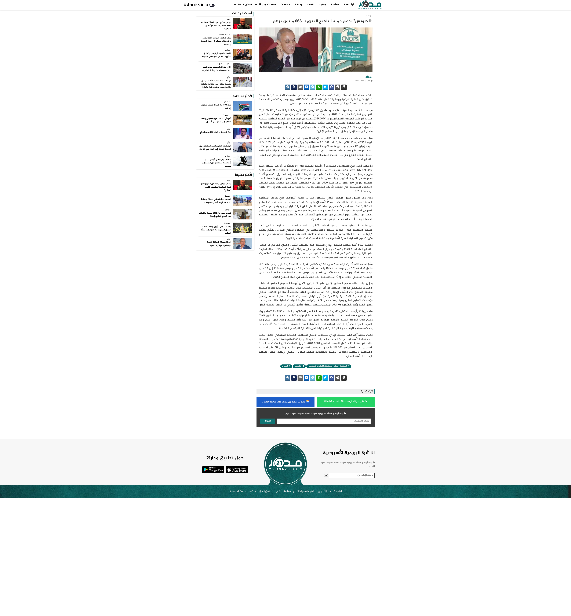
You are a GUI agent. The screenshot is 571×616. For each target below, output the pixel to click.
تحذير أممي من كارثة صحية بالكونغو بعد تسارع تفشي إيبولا (215, 214)
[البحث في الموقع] (207, 5)
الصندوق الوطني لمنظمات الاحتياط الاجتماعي (327, 366)
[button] (385, 5)
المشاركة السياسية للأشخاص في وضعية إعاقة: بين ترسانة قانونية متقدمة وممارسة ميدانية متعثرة (216, 84)
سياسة (335, 4)
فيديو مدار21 (224, 35)
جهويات (285, 4)
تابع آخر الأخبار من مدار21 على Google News (283, 402)
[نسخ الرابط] (344, 87)
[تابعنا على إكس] (199, 5)
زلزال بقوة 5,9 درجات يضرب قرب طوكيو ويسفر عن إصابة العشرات (216, 68)
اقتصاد (310, 4)
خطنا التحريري (324, 491)
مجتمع (322, 4)
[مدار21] (370, 5)
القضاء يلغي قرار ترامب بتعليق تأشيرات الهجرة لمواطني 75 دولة (216, 55)
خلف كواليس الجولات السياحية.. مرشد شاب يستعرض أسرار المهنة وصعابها (216, 41)
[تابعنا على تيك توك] (188, 5)
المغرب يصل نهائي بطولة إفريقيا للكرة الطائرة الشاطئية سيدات (216, 201)
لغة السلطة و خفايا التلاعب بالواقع (215, 132)
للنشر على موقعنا (306, 491)
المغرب (285, 366)
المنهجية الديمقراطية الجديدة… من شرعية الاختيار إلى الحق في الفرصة (215, 147)
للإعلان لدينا (289, 491)
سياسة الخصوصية (237, 491)
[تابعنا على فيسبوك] (202, 5)
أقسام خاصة (244, 4)
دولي (227, 50)
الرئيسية (349, 4)
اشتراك (268, 421)
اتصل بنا (276, 491)
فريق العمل (264, 491)
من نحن (252, 491)
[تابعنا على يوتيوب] (192, 5)
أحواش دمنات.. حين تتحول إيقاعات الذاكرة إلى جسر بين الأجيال (215, 120)
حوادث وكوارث (223, 64)
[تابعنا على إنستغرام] (196, 5)
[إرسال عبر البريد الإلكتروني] (300, 87)
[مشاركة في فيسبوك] (331, 87)
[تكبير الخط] (294, 87)
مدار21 (368, 77)
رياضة (298, 4)
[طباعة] (337, 87)
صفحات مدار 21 (267, 4)
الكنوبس (298, 366)
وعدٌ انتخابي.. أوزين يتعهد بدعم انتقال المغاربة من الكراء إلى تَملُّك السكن (216, 230)
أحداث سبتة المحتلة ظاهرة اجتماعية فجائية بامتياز (219, 244)
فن (228, 19)
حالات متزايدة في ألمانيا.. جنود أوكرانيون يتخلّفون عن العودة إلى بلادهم (216, 163)
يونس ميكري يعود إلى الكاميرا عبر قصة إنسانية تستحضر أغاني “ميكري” (216, 26)
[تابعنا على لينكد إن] (185, 5)
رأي (228, 78)
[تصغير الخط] (287, 87)
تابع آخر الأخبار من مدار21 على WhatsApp (344, 402)
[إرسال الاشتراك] (326, 475)
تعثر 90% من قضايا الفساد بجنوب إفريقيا (216, 106)
